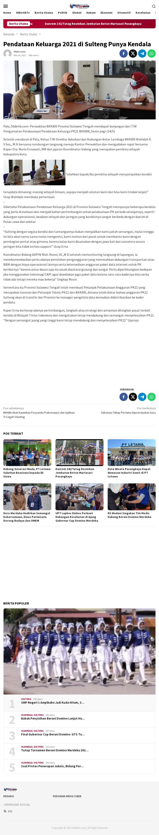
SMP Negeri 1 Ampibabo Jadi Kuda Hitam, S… (52, 702)
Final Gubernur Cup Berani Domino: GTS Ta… (53, 734)
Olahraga (27, 715)
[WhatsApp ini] (151, 53)
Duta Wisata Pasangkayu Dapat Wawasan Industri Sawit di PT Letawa (129, 472)
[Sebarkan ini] (123, 53)
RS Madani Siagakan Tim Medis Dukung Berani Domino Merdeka (129, 515)
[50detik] (79, 5)
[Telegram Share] (142, 53)
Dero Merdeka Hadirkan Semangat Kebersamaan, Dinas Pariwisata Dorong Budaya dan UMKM (26, 516)
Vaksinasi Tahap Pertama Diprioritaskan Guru (128, 410)
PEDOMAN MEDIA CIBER (67, 796)
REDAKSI (8, 796)
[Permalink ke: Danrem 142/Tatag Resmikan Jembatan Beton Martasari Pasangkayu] (79, 452)
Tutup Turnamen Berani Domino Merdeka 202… (54, 750)
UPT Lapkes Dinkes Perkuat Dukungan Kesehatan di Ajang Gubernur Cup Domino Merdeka (76, 516)
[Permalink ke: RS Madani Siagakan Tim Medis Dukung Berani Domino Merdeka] (132, 496)
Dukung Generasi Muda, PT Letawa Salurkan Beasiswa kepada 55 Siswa (27, 472)
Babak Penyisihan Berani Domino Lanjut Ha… (53, 718)
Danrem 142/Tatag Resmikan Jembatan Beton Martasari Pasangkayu (72, 24)
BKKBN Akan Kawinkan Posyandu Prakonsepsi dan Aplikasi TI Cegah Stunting (39, 412)
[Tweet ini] (133, 53)
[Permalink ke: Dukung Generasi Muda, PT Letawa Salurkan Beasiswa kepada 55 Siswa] (27, 452)
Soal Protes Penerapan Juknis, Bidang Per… (52, 766)
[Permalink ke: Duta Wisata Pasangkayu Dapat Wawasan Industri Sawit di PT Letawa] (132, 452)
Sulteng (26, 699)
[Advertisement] (79, 355)
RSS (10, 811)
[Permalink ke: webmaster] (7, 53)
